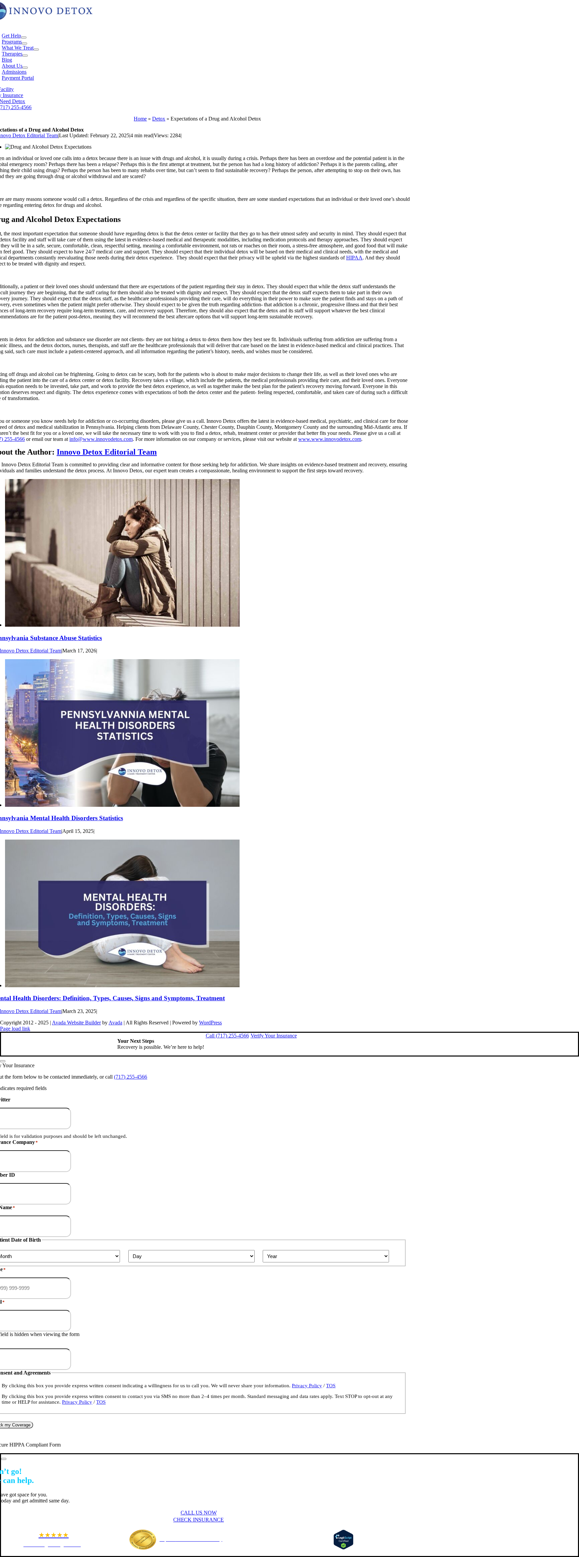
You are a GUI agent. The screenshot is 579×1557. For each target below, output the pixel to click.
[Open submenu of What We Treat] (36, 50)
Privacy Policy (307, 1385)
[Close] (2, 1061)
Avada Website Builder (76, 1022)
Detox (158, 119)
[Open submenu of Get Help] (23, 37)
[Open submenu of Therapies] (25, 56)
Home (140, 119)
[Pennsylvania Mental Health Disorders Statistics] (122, 805)
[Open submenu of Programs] (24, 44)
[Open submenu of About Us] (25, 68)
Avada (115, 1022)
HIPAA (354, 257)
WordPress (210, 1022)
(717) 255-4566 (130, 1077)
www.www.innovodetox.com (329, 439)
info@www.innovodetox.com (101, 439)
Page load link (15, 1028)
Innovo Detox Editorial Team (107, 452)
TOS (330, 1385)
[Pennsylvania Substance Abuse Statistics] (122, 625)
